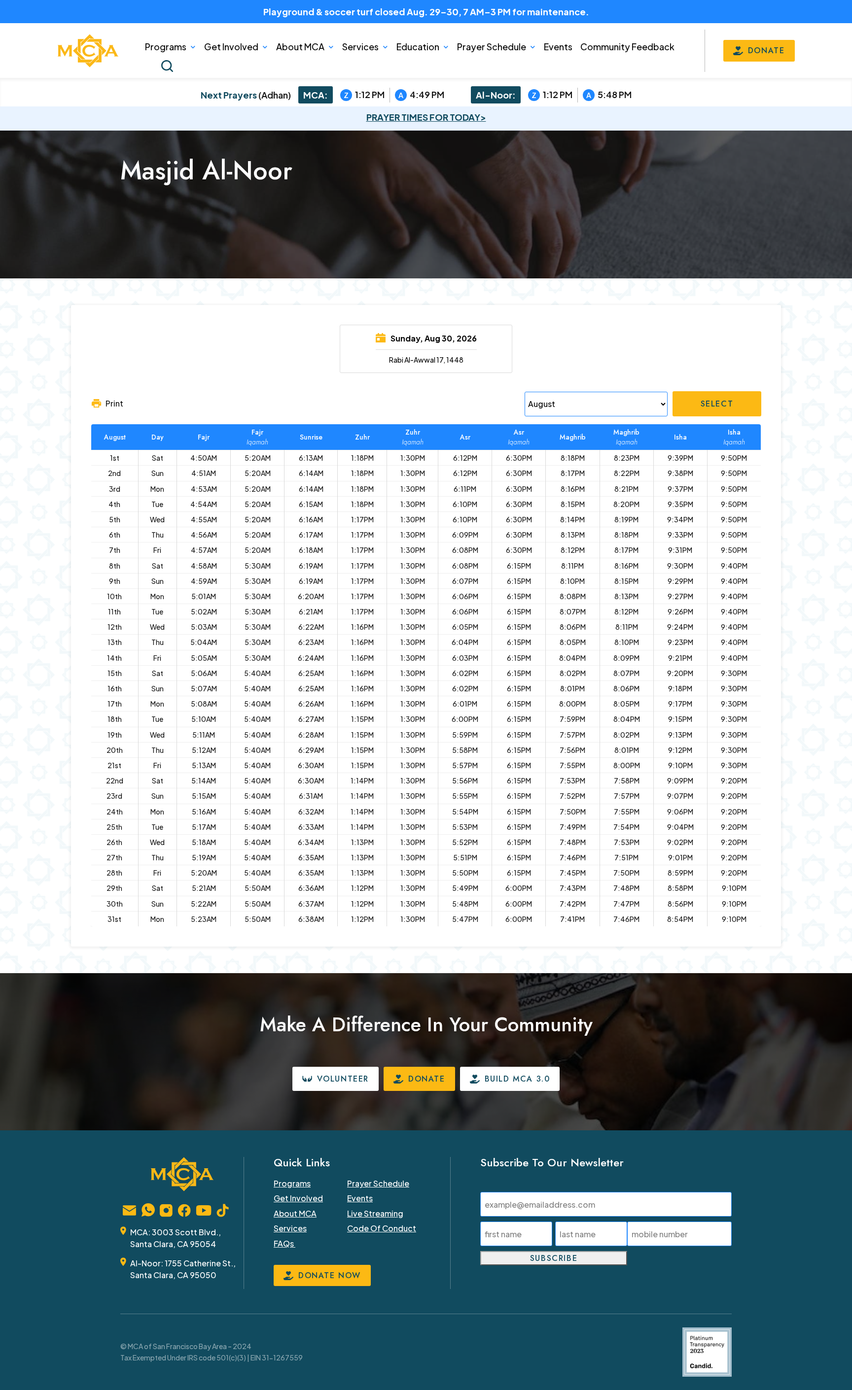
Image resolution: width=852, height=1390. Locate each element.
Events (558, 46)
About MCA (300, 46)
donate (766, 50)
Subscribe (553, 1258)
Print (114, 403)
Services (360, 46)
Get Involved (231, 46)
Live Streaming (375, 1213)
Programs (165, 46)
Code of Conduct (381, 1228)
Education (417, 46)
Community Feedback (627, 46)
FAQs (284, 1243)
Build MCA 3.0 (517, 1079)
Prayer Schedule (491, 46)
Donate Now (329, 1275)
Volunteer (343, 1079)
